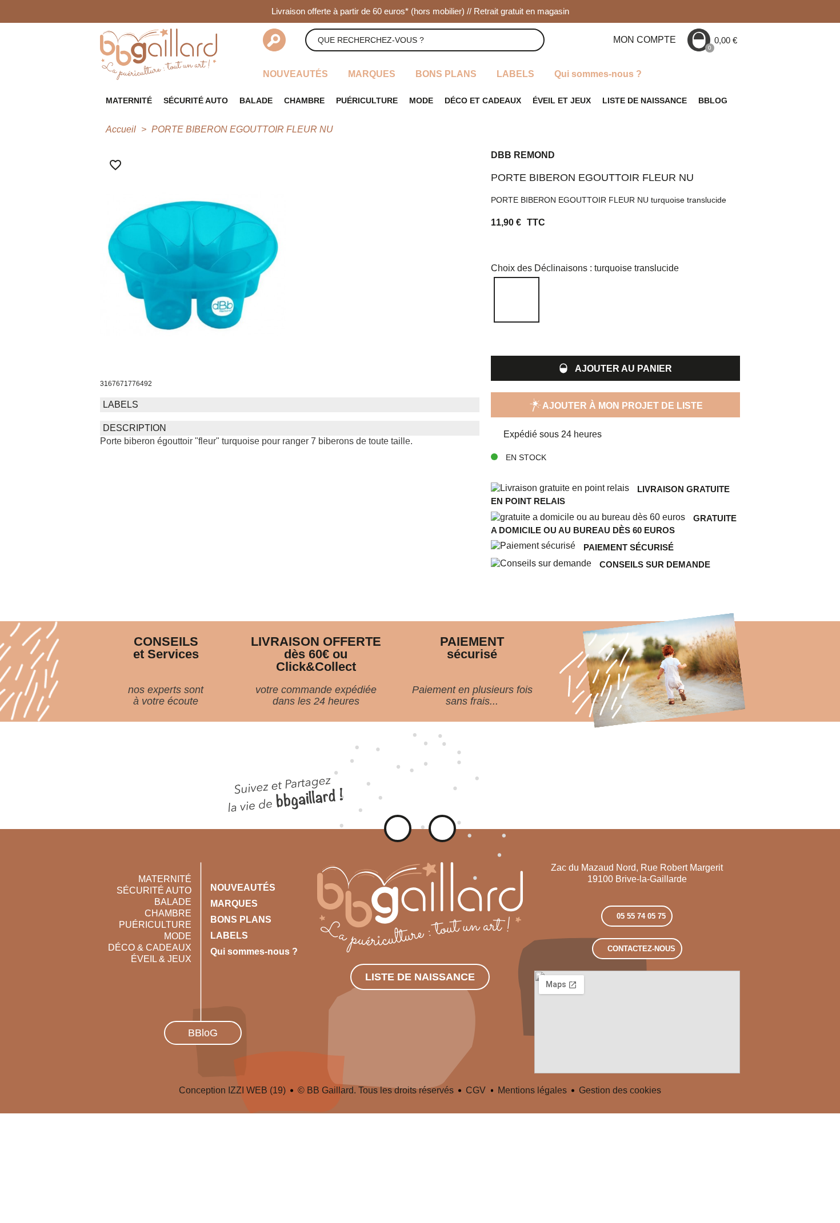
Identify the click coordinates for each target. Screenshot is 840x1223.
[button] (615, 368)
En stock (524, 457)
